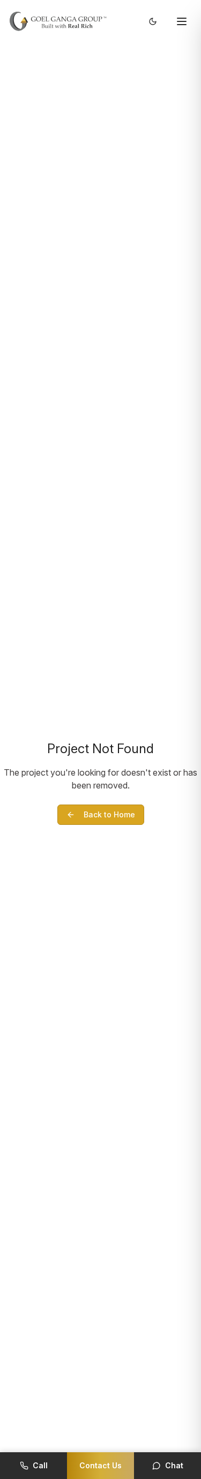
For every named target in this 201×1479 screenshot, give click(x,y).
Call (40, 1465)
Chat (174, 1465)
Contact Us (100, 1465)
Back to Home (109, 814)
